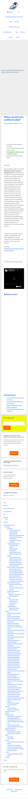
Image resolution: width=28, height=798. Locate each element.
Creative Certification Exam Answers (14, 70)
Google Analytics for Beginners (14, 716)
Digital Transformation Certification (15, 567)
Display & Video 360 (13, 548)
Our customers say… (8, 511)
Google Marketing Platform (13, 543)
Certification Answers (14, 6)
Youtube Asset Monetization (15, 560)
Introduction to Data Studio (13, 725)
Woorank (7, 757)
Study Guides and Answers (9, 525)
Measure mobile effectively (15, 576)
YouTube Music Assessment (15, 562)
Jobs (6, 519)
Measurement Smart (13, 599)
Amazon (7, 740)
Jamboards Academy (11, 606)
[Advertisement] (14, 55)
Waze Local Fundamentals (15, 594)
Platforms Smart (13, 603)
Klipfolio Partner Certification (14, 733)
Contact (5, 760)
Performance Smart (13, 601)
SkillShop (7, 526)
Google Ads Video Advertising (15, 537)
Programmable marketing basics (16, 581)
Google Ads (9, 528)
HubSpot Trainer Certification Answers (16, 697)
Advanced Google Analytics (13, 718)
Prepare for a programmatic (15, 579)
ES (9, 16)
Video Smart (12, 604)
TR (20, 16)
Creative (11, 547)
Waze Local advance (13, 596)
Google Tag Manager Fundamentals (15, 726)
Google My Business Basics (13, 591)
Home (2, 70)
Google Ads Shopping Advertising (16, 535)
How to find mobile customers (16, 572)
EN (6, 16)
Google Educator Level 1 (10, 728)
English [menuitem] (10, 12)
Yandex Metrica (10, 738)
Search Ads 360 (12, 550)
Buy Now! (14, 453)
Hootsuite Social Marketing (13, 709)
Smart (8, 598)
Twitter (7, 752)
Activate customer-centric (15, 569)
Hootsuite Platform (11, 708)
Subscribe (5, 522)
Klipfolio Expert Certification (13, 731)
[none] (10, 12)
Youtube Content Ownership (15, 559)
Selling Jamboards (13, 609)
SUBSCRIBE (14, 484)
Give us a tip (14, 779)
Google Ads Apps (13, 538)
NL (18, 16)
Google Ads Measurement (15, 530)
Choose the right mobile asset (16, 570)
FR (7, 16)
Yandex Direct (10, 736)
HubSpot (7, 611)
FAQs (4, 514)
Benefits (5, 505)
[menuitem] (10, 12)
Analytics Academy (9, 714)
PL (17, 16)
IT (12, 16)
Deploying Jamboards (14, 608)
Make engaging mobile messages (16, 574)
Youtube (9, 555)
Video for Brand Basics (14, 565)
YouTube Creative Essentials (15, 564)
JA (22, 16)
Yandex (6, 735)
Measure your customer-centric (16, 577)
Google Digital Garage (10, 711)
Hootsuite (7, 706)
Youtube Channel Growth (14, 557)
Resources (5, 517)
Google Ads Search (13, 533)
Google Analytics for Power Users (14, 719)
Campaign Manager (13, 545)
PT (14, 16)
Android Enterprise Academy (13, 582)
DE (11, 16)
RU (15, 16)
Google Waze (10, 592)
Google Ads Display (13, 531)
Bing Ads (7, 713)
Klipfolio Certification (10, 730)
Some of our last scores (8, 508)
